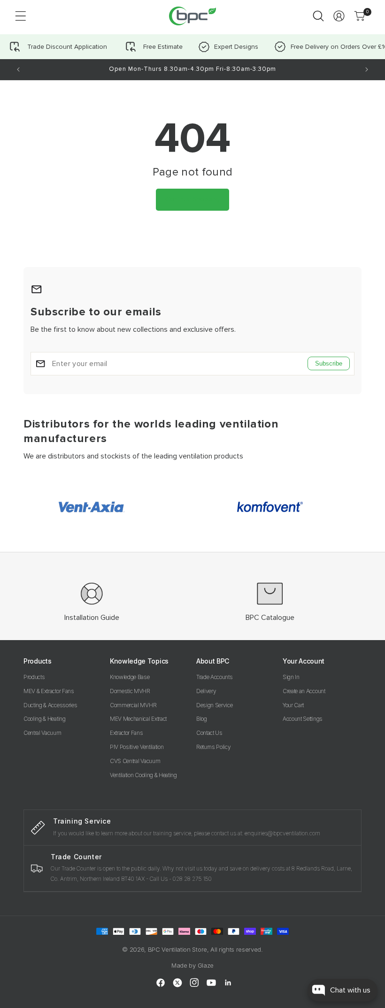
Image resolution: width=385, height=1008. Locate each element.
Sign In (291, 676)
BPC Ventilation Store (177, 949)
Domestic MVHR (130, 691)
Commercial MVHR (133, 705)
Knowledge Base (130, 676)
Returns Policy (213, 746)
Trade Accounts (214, 676)
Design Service (214, 705)
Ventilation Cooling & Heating (143, 775)
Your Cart (293, 705)
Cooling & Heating (44, 718)
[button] (20, 16)
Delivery (206, 691)
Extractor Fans (126, 732)
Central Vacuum (42, 732)
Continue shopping (192, 199)
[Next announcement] (366, 69)
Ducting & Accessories (50, 705)
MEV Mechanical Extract (138, 718)
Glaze (206, 965)
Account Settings (303, 718)
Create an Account (304, 691)
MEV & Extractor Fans (48, 691)
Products (34, 676)
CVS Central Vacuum (135, 760)
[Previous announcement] (18, 69)
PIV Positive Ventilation (136, 746)
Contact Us (209, 732)
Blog (201, 718)
